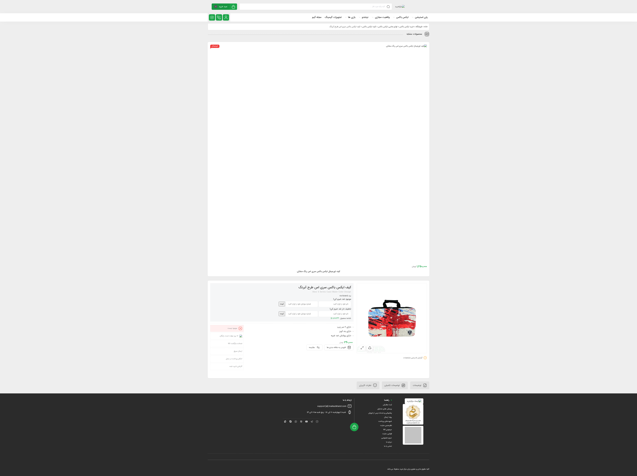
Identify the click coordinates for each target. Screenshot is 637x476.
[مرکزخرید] (400, 6)
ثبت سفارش (387, 404)
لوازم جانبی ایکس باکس (387, 26)
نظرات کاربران (365, 385)
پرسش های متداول (384, 409)
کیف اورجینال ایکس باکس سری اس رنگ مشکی (318, 271)
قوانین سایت (387, 433)
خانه (425, 26)
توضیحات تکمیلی (392, 385)
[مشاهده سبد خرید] (233, 7)
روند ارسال (388, 417)
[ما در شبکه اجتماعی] (212, 17)
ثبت (282, 304)
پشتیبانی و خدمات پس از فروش (380, 413)
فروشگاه (419, 26)
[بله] (290, 421)
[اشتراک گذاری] (370, 348)
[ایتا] (285, 421)
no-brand (344, 295)
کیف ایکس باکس (369, 26)
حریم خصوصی (386, 438)
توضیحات (417, 385)
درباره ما (389, 442)
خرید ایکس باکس (406, 26)
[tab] (419, 385)
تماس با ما (388, 446)
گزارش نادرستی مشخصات (412, 357)
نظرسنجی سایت (386, 425)
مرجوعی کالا (387, 429)
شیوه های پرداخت (385, 421)
